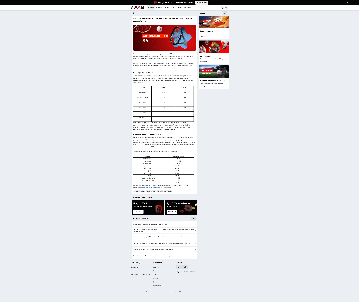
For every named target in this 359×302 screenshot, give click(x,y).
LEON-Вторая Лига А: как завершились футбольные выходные (153, 249)
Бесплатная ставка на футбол (212, 81)
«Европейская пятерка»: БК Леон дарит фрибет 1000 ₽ (151, 224)
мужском (145, 188)
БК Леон (179, 263)
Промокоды (188, 7)
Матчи (180, 7)
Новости (151, 7)
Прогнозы (159, 7)
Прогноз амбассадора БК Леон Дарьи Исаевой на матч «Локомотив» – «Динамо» (160, 237)
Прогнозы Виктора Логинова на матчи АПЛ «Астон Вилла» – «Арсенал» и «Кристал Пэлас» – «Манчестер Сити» (163, 230)
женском (154, 188)
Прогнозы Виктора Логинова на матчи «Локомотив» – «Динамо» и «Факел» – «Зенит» (161, 243)
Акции (167, 7)
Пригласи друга (206, 31)
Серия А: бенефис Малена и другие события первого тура (152, 256)
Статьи (173, 7)
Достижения (205, 56)
